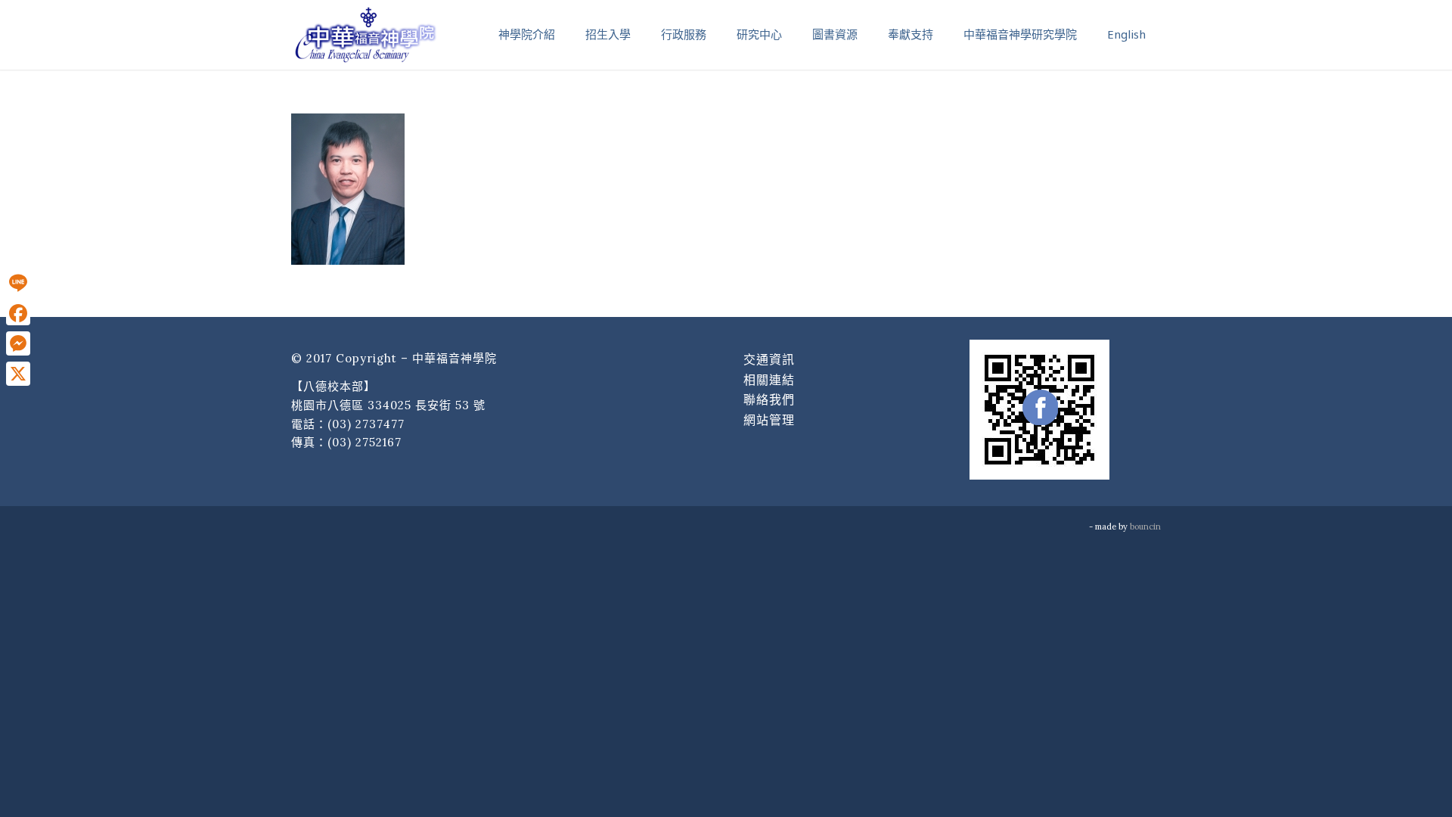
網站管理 (769, 419)
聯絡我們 (769, 399)
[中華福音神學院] (365, 34)
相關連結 (769, 379)
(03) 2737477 (366, 424)
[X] (18, 374)
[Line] (18, 283)
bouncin (1145, 526)
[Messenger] (18, 343)
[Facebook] (18, 313)
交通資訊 (769, 359)
